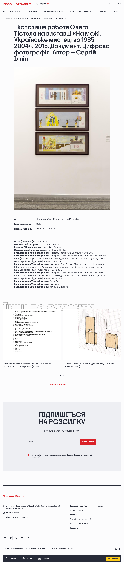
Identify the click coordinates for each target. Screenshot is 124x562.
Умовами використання (56, 455)
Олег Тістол (53, 219)
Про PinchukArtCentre (79, 524)
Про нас (117, 12)
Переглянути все (58, 385)
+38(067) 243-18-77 (13, 513)
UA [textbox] (109, 4)
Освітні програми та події (53, 12)
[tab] (60, 375)
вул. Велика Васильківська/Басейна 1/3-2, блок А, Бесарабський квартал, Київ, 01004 (33, 507)
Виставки (33, 12)
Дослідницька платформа (80, 12)
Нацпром (41, 219)
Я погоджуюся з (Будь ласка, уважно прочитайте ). (62, 456)
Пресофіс (74, 528)
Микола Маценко (70, 219)
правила (35, 457)
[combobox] (110, 3)
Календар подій (76, 510)
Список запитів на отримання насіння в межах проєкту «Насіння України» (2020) (27, 365)
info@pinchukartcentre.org (17, 517)
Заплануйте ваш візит (12, 12)
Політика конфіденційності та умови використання (24, 548)
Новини (100, 506)
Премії (103, 12)
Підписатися (88, 442)
